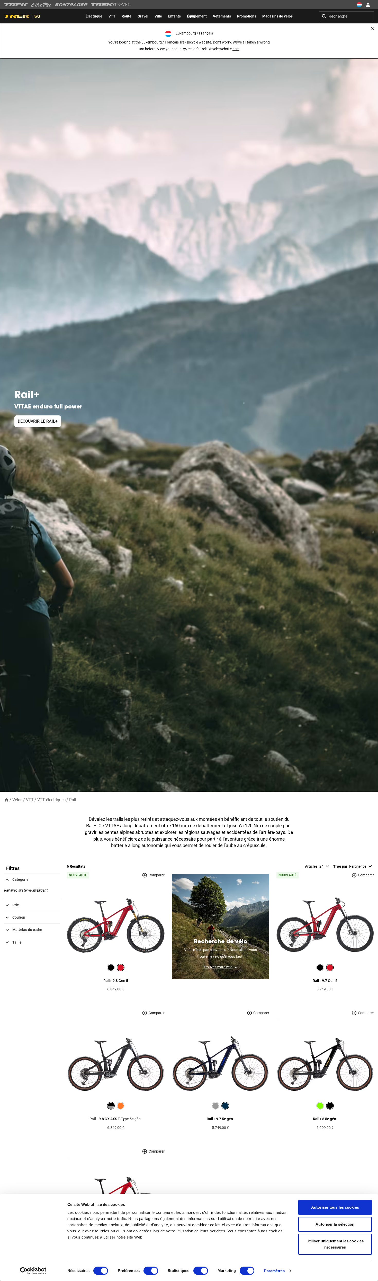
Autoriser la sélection (335, 1224)
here (235, 49)
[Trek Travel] (110, 4)
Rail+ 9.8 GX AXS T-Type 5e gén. (115, 1119)
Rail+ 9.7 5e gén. (220, 1119)
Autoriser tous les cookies (335, 1207)
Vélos (17, 799)
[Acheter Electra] (41, 5)
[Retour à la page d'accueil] (6, 799)
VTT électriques (51, 799)
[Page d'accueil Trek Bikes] (16, 4)
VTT (30, 799)
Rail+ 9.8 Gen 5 (115, 981)
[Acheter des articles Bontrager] (71, 4)
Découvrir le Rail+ (38, 421)
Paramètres (274, 1271)
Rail (72, 799)
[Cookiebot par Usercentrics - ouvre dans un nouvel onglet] (33, 1271)
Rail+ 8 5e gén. (325, 1119)
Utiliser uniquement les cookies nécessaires (335, 1244)
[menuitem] (94, 16)
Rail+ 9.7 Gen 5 (325, 981)
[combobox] (346, 16)
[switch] (150, 1271)
